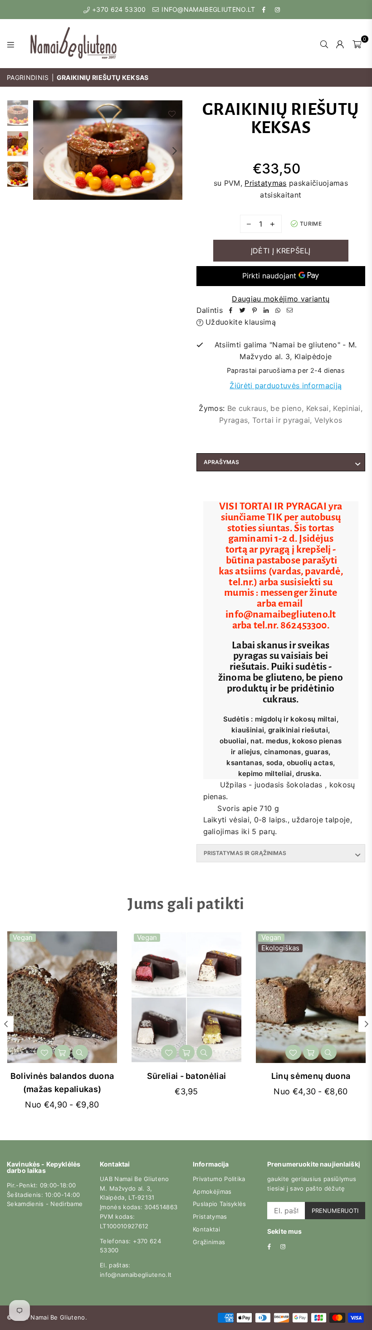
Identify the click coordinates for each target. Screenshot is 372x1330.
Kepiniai (347, 408)
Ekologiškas (280, 948)
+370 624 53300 (118, 9)
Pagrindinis (28, 77)
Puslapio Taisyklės (219, 1203)
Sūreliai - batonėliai (186, 1076)
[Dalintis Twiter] (243, 310)
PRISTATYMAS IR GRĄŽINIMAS (245, 853)
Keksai (317, 408)
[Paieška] (324, 43)
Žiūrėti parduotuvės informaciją (286, 385)
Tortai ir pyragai (281, 420)
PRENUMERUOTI (335, 1210)
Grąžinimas (209, 1242)
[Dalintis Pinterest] (254, 310)
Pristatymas (266, 183)
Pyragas (233, 420)
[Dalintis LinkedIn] (266, 310)
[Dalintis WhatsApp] (278, 310)
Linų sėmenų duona (310, 1076)
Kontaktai (206, 1229)
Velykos (328, 420)
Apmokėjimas (212, 1191)
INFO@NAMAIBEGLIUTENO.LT (207, 9)
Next (175, 150)
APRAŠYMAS (222, 462)
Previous (41, 150)
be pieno (286, 408)
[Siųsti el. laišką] (290, 310)
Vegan (23, 938)
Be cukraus (246, 408)
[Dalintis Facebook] (231, 310)
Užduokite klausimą (239, 321)
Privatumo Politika (219, 1178)
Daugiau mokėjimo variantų (280, 298)
